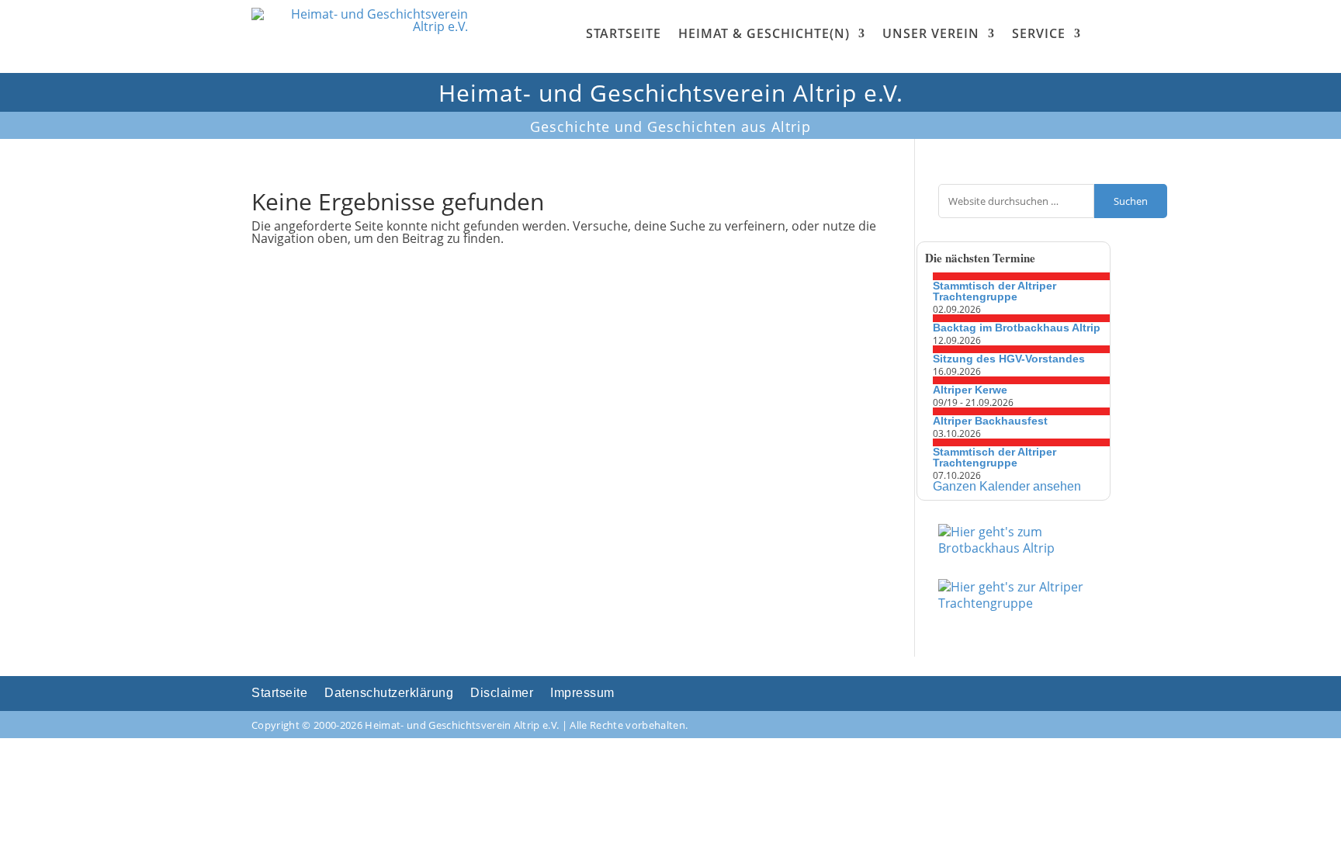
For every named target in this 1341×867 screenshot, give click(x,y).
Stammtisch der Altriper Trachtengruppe (994, 291)
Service (1039, 33)
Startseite (623, 33)
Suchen (1131, 201)
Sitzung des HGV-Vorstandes (1009, 358)
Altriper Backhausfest (990, 420)
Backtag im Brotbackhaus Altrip (1016, 327)
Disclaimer (501, 693)
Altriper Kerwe (970, 389)
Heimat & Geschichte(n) (764, 33)
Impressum (582, 693)
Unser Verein (930, 33)
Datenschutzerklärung (388, 693)
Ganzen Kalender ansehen (1007, 486)
